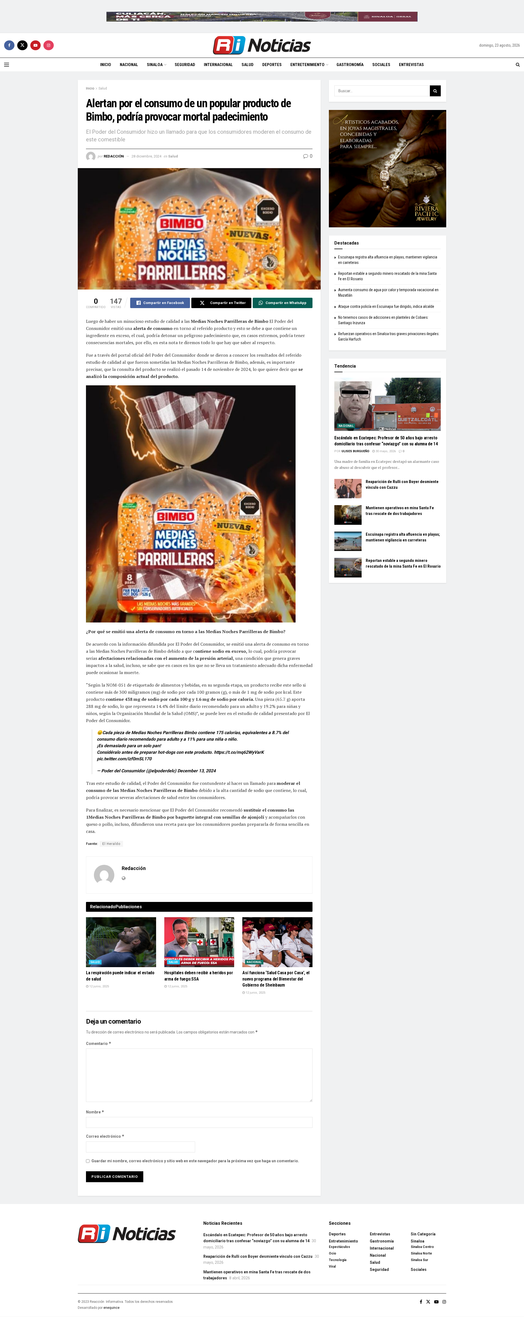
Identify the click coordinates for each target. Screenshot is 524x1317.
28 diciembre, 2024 (146, 156)
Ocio (332, 1253)
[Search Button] (518, 64)
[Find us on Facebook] (9, 45)
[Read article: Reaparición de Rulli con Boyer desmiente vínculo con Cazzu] (348, 489)
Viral (332, 1266)
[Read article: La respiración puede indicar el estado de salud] (121, 942)
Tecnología (337, 1260)
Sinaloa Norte (421, 1253)
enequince (111, 1308)
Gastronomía (350, 64)
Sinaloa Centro (422, 1247)
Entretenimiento (307, 64)
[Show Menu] (6, 65)
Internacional (218, 64)
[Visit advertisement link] (262, 16)
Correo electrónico (105, 1136)
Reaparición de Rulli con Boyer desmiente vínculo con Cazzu (257, 1256)
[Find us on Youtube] (35, 45)
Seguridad (185, 64)
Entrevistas (411, 64)
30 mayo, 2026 (385, 451)
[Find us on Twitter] (22, 45)
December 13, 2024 (196, 770)
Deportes (272, 64)
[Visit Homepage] (262, 45)
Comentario (98, 1043)
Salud (248, 64)
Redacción (114, 156)
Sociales (381, 64)
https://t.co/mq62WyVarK (239, 752)
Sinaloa (155, 64)
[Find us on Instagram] (48, 45)
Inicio (105, 64)
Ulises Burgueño (355, 451)
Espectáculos (339, 1247)
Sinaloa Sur (419, 1260)
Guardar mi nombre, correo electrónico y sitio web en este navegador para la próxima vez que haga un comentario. (195, 1161)
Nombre (95, 1112)
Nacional (129, 64)
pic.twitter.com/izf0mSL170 (124, 758)
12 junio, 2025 (98, 986)
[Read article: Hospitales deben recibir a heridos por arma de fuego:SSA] (199, 942)
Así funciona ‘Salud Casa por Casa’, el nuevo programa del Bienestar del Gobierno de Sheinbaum (275, 979)
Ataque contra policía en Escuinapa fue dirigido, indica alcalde (386, 306)
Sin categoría (423, 1234)
